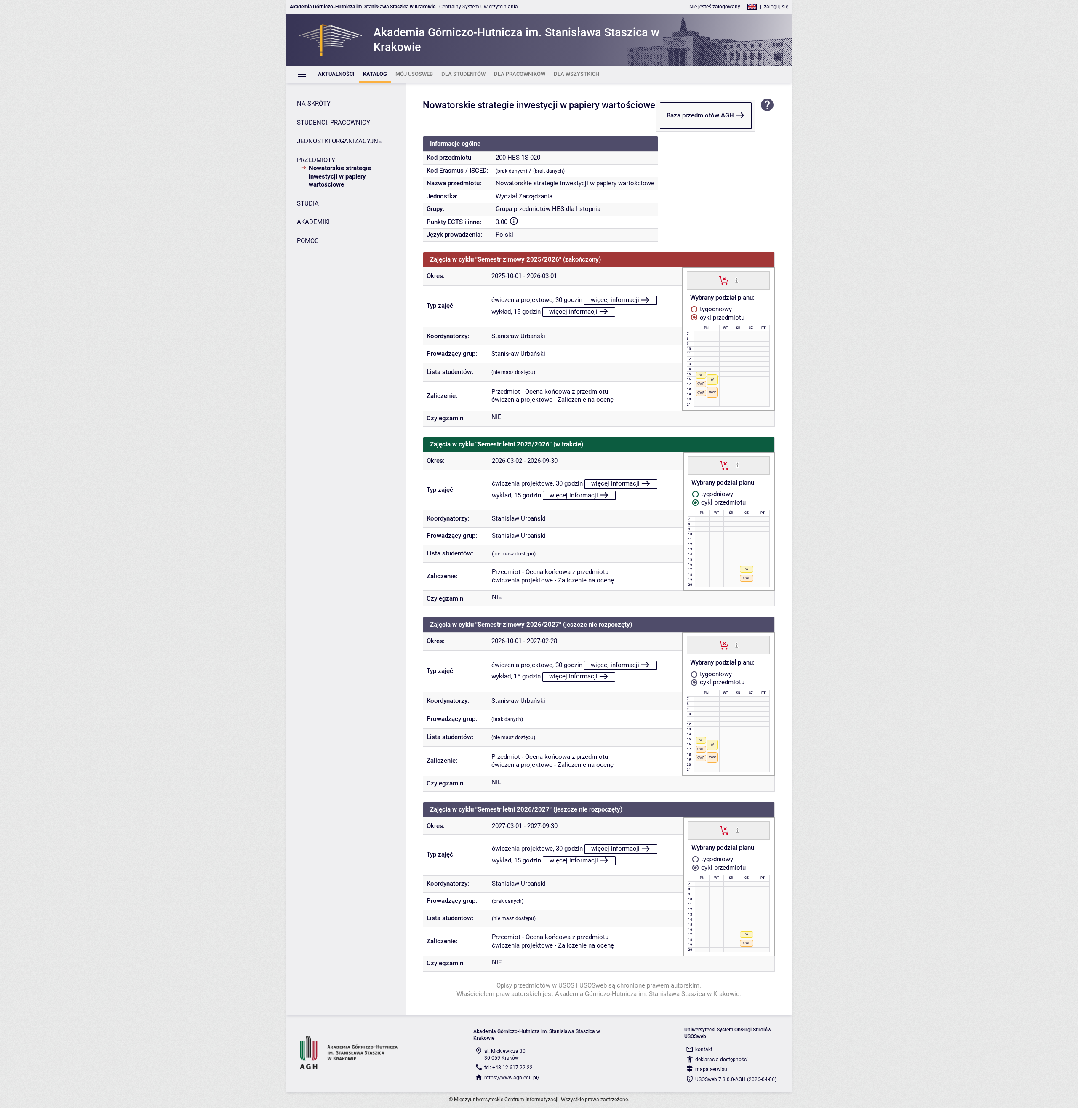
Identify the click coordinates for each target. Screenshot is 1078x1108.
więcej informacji (615, 300)
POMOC (308, 241)
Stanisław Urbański (518, 336)
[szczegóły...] (737, 280)
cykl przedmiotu (721, 317)
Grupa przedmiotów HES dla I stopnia (548, 209)
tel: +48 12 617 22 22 (508, 1068)
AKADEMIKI (313, 222)
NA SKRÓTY (314, 103)
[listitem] (336, 74)
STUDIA (308, 203)
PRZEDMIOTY (316, 160)
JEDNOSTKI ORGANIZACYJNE (339, 141)
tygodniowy (715, 309)
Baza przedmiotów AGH (700, 115)
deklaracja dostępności (721, 1060)
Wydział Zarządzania (524, 196)
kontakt (703, 1049)
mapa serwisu (711, 1069)
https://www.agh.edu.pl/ (511, 1078)
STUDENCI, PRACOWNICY (333, 122)
